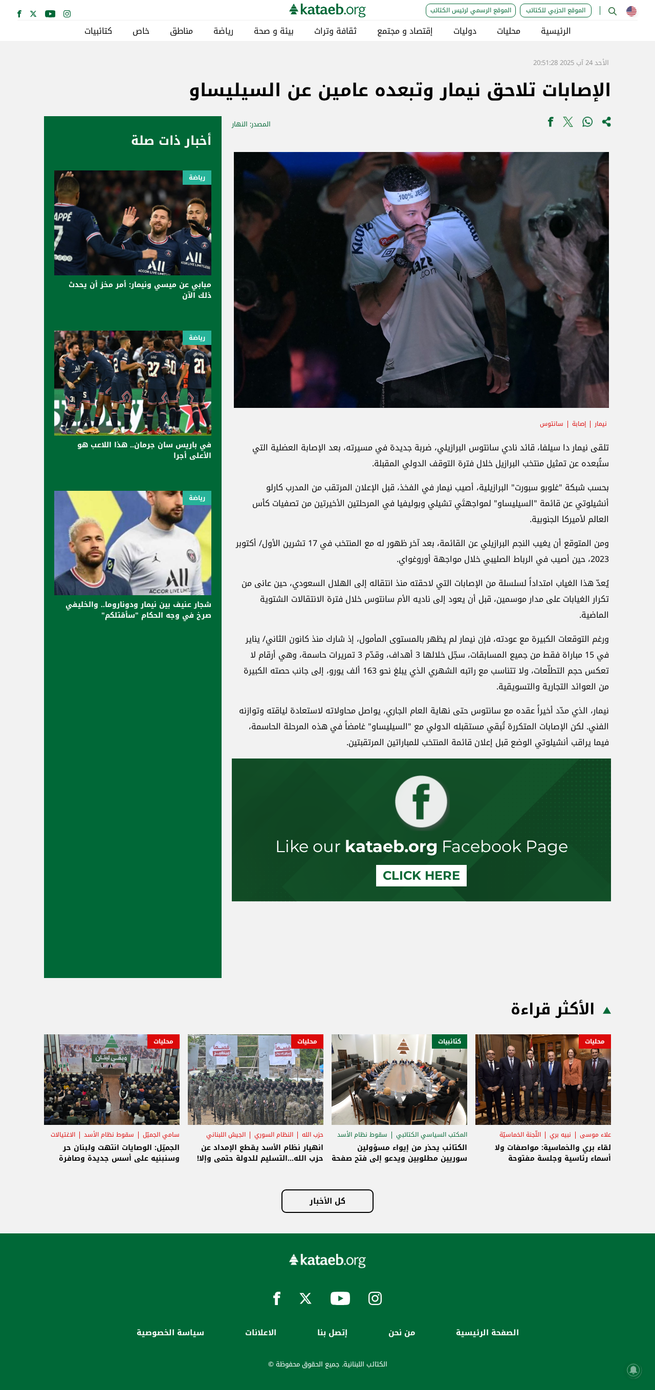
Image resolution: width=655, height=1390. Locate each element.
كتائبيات (98, 31)
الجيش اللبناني (226, 1134)
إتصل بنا (332, 1333)
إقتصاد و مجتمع (405, 31)
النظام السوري (273, 1134)
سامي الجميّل (161, 1134)
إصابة (579, 423)
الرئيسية (556, 31)
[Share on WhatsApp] (587, 124)
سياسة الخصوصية (170, 1333)
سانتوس (551, 423)
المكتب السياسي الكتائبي (431, 1134)
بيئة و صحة (274, 31)
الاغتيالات (63, 1134)
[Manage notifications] (633, 1370)
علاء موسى (595, 1134)
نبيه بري (560, 1134)
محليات (508, 31)
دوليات (464, 31)
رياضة (223, 31)
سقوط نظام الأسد (362, 1134)
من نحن (401, 1333)
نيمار (601, 423)
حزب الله (312, 1134)
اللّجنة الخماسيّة (520, 1134)
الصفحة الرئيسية (487, 1333)
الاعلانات (260, 1333)
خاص (141, 31)
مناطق (181, 31)
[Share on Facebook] (551, 124)
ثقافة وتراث (335, 31)
